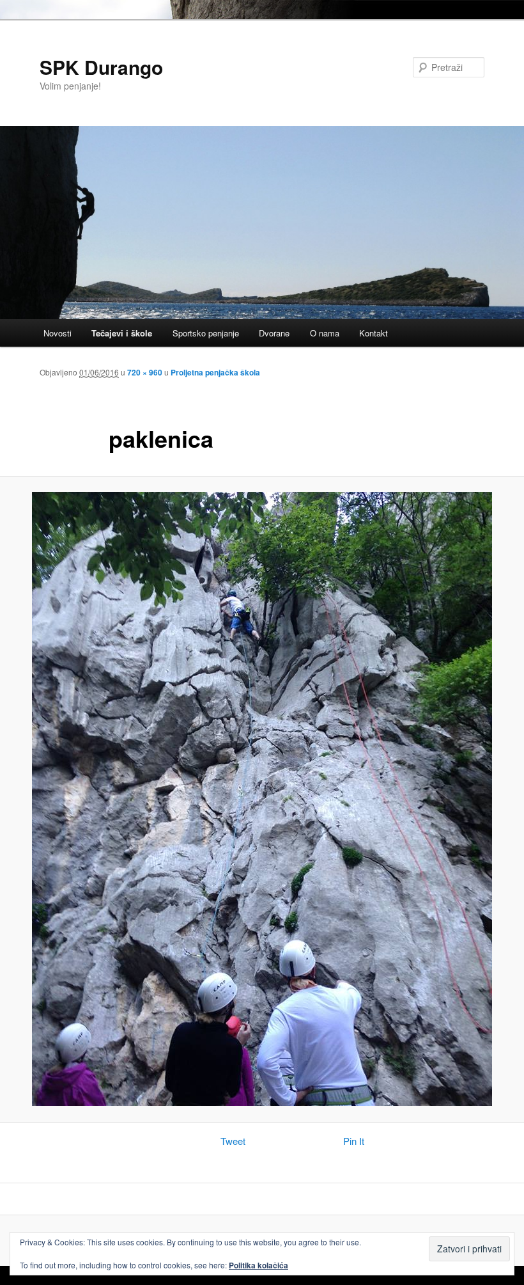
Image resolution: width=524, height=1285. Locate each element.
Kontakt (373, 333)
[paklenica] (262, 799)
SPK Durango (101, 67)
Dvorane (274, 333)
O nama (324, 333)
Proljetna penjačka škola (215, 372)
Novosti (57, 333)
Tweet (232, 1140)
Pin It (353, 1140)
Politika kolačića (258, 1265)
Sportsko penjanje (206, 333)
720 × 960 (144, 372)
